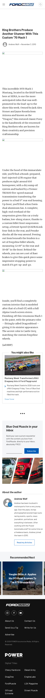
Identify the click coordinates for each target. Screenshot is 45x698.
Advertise (9, 634)
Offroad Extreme (9, 692)
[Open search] (40, 4)
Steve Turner (9, 399)
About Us (9, 620)
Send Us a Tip (11, 627)
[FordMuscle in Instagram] (7, 612)
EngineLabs (30, 676)
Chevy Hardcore (12, 669)
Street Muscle (31, 690)
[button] (22, 66)
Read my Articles (24, 542)
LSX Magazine (31, 683)
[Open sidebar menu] (3, 4)
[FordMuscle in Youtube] (20, 612)
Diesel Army (30, 669)
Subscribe (31, 451)
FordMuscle (10, 683)
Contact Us (29, 620)
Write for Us (30, 627)
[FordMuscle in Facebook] (14, 612)
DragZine (9, 676)
